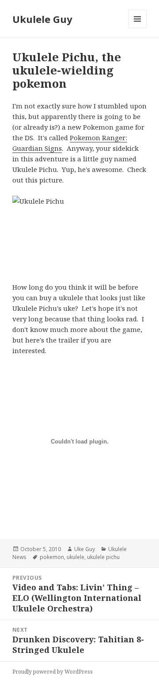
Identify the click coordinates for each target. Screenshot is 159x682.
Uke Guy (84, 549)
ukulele (75, 557)
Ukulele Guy (42, 19)
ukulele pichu (103, 557)
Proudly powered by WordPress (52, 671)
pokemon (52, 557)
